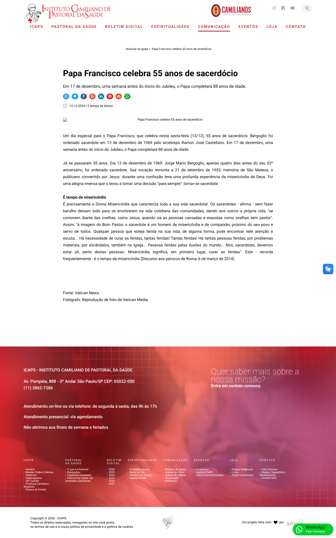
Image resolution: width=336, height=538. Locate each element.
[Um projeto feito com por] (262, 517)
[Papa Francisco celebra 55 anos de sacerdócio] (168, 120)
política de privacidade (85, 527)
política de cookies (120, 527)
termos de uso (45, 527)
